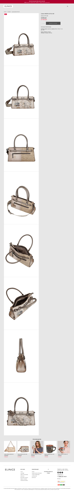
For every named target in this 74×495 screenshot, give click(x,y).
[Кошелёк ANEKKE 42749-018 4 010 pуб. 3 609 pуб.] (37, 447)
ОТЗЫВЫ (48, 473)
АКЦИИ (33, 471)
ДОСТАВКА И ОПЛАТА (24, 477)
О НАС (22, 471)
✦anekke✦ (9, 11)
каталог (5, 11)
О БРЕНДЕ (22, 473)
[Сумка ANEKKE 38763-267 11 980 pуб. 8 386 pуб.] (10, 447)
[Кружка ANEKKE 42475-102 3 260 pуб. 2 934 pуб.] (50, 447)
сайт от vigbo (6, 492)
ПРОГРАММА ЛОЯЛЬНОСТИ (48, 471)
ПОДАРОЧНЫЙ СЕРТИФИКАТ (37, 473)
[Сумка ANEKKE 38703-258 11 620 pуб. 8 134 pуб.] (23, 447)
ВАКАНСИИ (34, 477)
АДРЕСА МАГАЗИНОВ (24, 474)
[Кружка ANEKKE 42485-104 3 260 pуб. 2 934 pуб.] (64, 447)
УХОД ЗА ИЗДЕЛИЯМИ (35, 474)
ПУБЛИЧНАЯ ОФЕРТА (24, 480)
